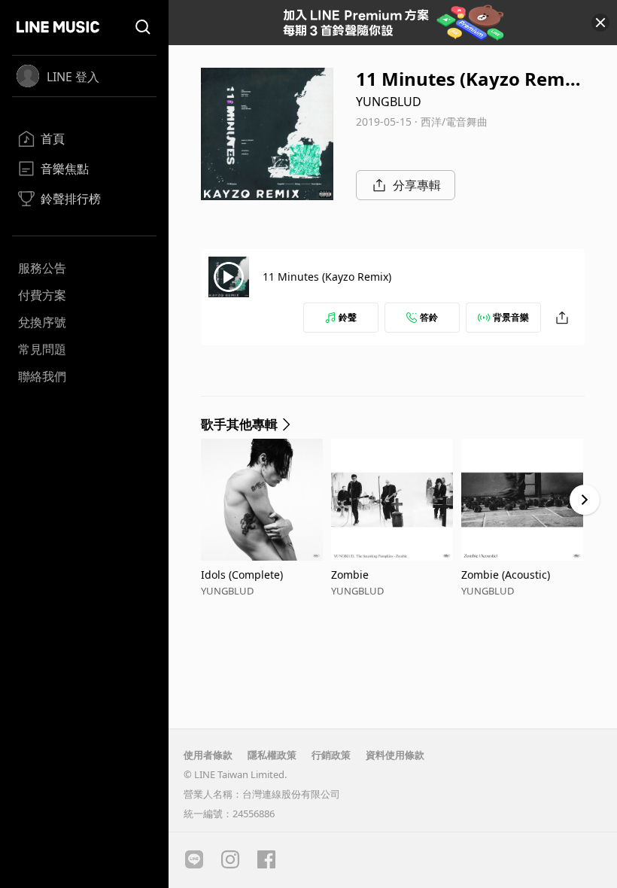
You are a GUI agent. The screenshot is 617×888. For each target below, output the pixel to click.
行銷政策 (331, 755)
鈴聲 (348, 317)
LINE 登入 (73, 76)
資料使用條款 (395, 755)
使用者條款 (208, 755)
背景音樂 (511, 317)
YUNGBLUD (388, 101)
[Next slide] (585, 500)
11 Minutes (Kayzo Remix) (327, 276)
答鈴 (429, 317)
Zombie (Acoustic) (505, 574)
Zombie (350, 574)
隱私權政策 (272, 755)
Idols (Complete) (242, 574)
